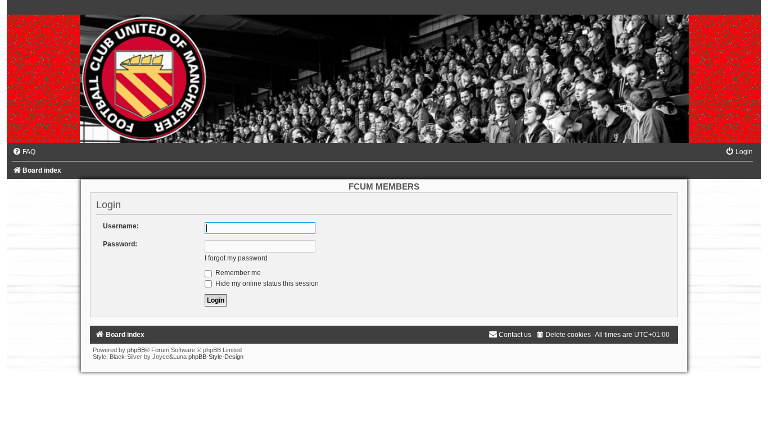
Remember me (237, 273)
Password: (120, 244)
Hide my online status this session (266, 283)
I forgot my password (236, 258)
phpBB (136, 349)
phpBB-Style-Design (215, 356)
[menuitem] (23, 152)
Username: (121, 226)
